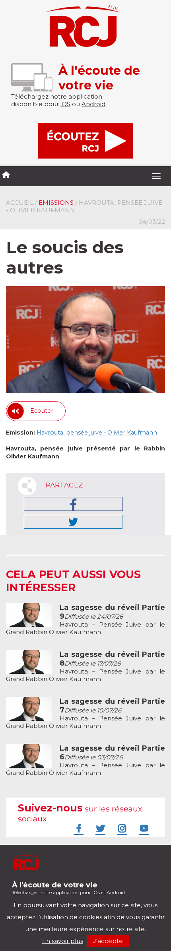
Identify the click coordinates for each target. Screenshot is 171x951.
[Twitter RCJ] (99, 828)
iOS (65, 104)
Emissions (56, 202)
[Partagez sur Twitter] (73, 522)
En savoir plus (62, 941)
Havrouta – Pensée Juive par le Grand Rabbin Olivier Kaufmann (85, 620)
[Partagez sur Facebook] (73, 504)
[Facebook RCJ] (78, 828)
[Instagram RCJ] (121, 828)
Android (93, 104)
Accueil (19, 202)
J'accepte (108, 941)
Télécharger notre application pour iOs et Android (68, 888)
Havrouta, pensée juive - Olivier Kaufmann (97, 432)
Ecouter (41, 410)
